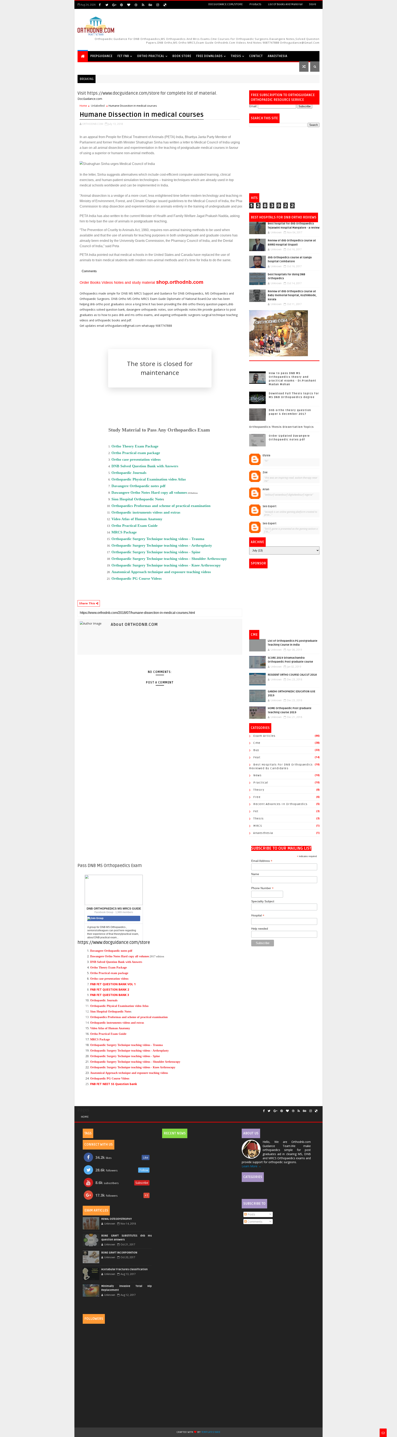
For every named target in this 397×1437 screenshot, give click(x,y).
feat (256, 757)
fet (255, 811)
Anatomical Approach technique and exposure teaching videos (161, 572)
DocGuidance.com (90, 99)
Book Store (181, 56)
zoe (265, 472)
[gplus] (114, 5)
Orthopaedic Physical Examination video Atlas (119, 1006)
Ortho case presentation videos (109, 978)
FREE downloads (209, 56)
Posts (251, 1214)
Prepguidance (101, 56)
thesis (258, 818)
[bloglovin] (129, 5)
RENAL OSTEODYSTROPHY (116, 1219)
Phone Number (262, 888)
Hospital (257, 915)
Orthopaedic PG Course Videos (136, 578)
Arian (266, 489)
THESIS (236, 56)
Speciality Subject (262, 901)
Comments (254, 1222)
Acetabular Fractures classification (124, 1269)
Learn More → (251, 1166)
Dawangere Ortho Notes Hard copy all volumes (149, 492)
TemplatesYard (210, 1432)
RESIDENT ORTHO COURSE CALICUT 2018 (292, 674)
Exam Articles (264, 736)
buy (256, 750)
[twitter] (107, 5)
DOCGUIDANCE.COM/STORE (225, 4)
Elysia (266, 455)
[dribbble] (136, 5)
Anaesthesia (277, 56)
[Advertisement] (284, 160)
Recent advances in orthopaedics (280, 804)
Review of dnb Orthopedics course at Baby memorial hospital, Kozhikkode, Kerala (292, 295)
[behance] (150, 5)
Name (255, 874)
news (257, 775)
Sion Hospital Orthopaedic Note (137, 499)
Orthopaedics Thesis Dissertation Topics (281, 427)
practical (260, 782)
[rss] (143, 5)
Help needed (259, 928)
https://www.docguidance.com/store (114, 942)
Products (255, 4)
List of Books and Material (285, 4)
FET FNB (123, 56)
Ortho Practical (150, 56)
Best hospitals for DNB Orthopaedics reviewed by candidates (281, 766)
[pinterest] (121, 5)
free (257, 797)
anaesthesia (263, 833)
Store (312, 4)
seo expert (269, 506)
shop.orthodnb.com (179, 282)
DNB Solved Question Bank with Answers (116, 962)
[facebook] (100, 5)
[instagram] (157, 5)
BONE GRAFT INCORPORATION (119, 1252)
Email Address (261, 861)
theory (258, 790)
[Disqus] (160, 810)
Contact (256, 56)
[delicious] (165, 5)
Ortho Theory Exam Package (108, 967)
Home (83, 105)
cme (257, 743)
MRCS (257, 826)
